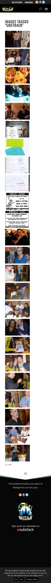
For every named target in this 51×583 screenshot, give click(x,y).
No (22, 579)
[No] (48, 575)
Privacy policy (32, 579)
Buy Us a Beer (17, 2)
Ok (16, 579)
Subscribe (29, 2)
